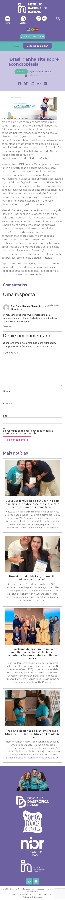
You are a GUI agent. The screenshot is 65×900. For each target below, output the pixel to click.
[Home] (7, 18)
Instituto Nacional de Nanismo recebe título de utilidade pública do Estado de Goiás (32, 734)
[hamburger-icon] (16, 46)
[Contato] (23, 18)
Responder (7, 326)
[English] (29, 29)
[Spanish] (36, 29)
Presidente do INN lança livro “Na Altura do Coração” (32, 578)
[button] (58, 19)
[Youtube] (44, 18)
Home (7, 23)
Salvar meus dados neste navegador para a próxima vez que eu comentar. (28, 431)
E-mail (7, 403)
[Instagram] (38, 18)
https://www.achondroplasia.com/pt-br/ (25, 158)
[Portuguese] (32, 29)
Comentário (10, 352)
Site (5, 415)
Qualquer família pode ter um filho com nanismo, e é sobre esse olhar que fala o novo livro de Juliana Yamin (32, 504)
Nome (7, 391)
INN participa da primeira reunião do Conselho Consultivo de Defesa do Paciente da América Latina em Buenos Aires (32, 653)
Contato (23, 23)
